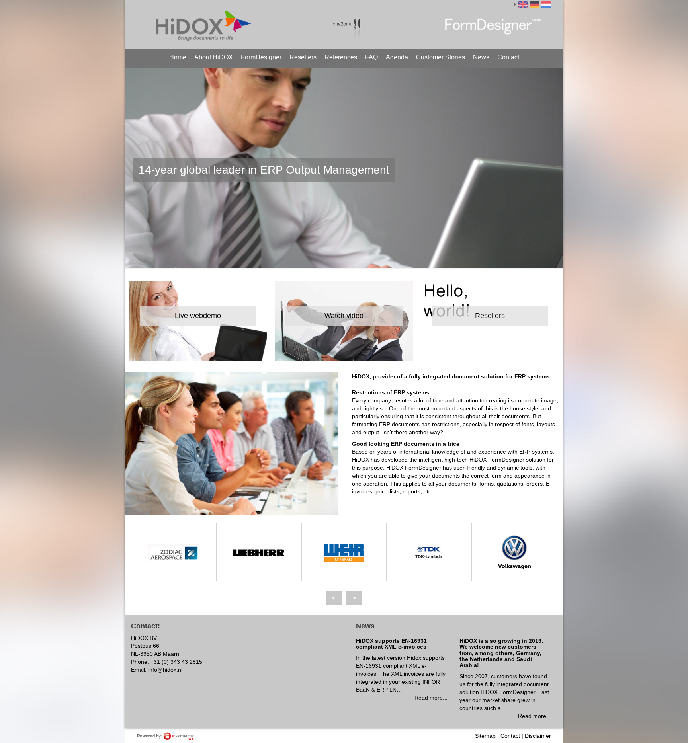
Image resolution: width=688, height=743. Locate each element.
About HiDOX (213, 57)
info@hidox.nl (165, 670)
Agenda (397, 57)
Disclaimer (538, 736)
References (340, 57)
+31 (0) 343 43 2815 (176, 662)
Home (177, 57)
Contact (508, 57)
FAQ (371, 57)
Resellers (303, 57)
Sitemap (485, 736)
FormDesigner (261, 57)
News (481, 57)
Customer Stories (440, 57)
